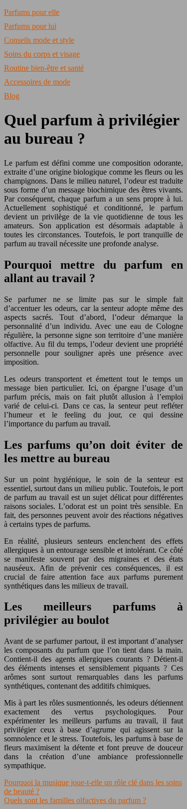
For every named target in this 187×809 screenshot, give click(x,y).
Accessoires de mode (37, 82)
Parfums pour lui (30, 26)
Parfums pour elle (31, 12)
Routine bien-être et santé (44, 68)
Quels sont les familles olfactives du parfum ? (75, 800)
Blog (11, 96)
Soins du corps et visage (42, 54)
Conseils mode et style (39, 40)
